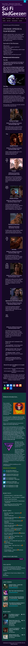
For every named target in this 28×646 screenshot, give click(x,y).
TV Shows (8, 18)
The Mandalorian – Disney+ (10, 550)
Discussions (14, 20)
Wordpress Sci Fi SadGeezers (12, 471)
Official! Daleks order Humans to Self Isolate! (14, 635)
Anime (13, 18)
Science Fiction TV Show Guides (14, 3)
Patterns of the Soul (14, 224)
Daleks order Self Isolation (9, 525)
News (4, 18)
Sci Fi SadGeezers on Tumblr (12, 486)
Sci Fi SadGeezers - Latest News (12, 479)
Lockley (18, 209)
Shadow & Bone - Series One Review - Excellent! (15, 585)
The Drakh (5, 62)
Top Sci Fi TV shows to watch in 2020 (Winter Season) (14, 629)
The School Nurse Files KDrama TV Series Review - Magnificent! (16, 597)
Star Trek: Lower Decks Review (10, 499)
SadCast (8, 20)
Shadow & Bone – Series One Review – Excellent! (14, 497)
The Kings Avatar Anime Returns (11, 517)
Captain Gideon (6, 72)
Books (22, 18)
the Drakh (13, 49)
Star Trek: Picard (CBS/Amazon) (11, 533)
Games (4, 20)
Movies (17, 18)
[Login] (25, 1)
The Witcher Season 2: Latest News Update (13, 495)
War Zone (7, 315)
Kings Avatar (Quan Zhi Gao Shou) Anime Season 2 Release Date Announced (13, 505)
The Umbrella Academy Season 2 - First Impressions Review (17, 603)
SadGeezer (17, 25)
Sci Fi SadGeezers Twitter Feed (12, 483)
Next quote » (5, 575)
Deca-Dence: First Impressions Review (12, 520)
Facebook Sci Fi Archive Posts (12, 475)
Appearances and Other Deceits (14, 300)
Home (3, 3)
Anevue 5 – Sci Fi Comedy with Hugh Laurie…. (13, 540)
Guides (20, 20)
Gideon (8, 47)
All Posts (6, 3)
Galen (6, 176)
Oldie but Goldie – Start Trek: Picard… (12, 545)
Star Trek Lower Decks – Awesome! (11, 513)
